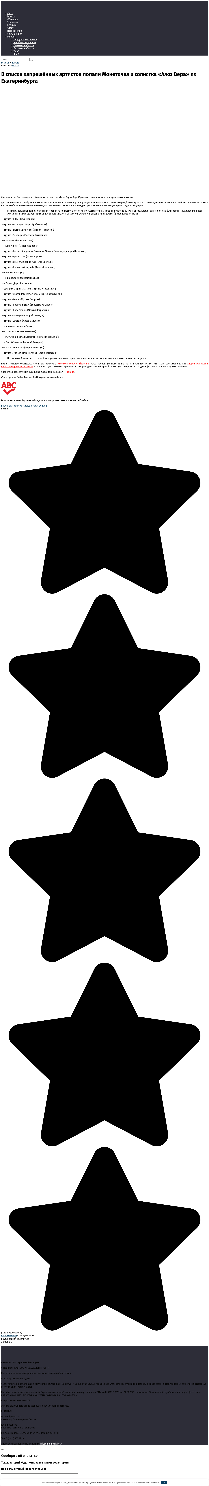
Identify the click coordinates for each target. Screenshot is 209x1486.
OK (164, 1482)
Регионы (11, 36)
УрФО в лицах (14, 33)
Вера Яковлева (9, 1335)
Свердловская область (25, 39)
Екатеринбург (16, 405)
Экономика (12, 22)
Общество (12, 19)
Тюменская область (23, 45)
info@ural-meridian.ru (51, 1443)
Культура (12, 25)
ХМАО (16, 51)
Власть (11, 16)
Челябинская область (24, 42)
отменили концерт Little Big (73, 363)
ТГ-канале (68, 371)
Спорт (10, 27)
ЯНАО (16, 54)
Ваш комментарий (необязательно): (23, 1469)
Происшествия (14, 30)
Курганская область (23, 48)
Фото (10, 13)
